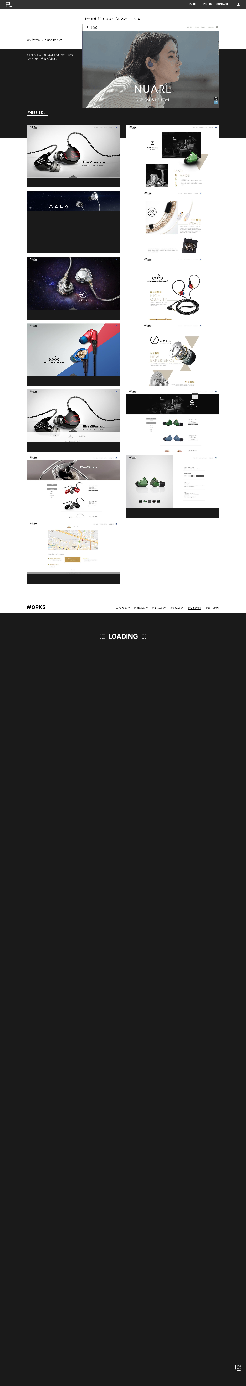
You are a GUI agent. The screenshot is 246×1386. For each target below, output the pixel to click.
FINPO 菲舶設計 (9, 4)
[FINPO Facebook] (238, 4)
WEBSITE (35, 112)
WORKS (207, 4)
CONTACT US (224, 4)
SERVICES (192, 4)
